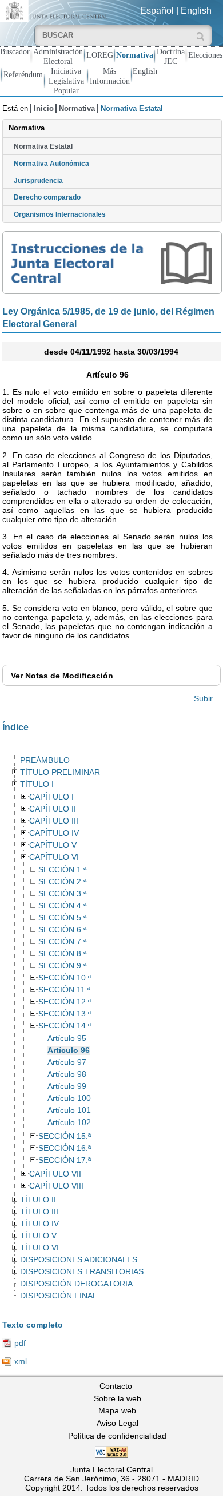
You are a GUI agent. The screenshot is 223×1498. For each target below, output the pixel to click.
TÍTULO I (37, 784)
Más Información (110, 75)
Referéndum (23, 74)
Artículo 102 (69, 1122)
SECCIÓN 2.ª (62, 881)
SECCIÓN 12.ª (64, 1002)
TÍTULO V (38, 1235)
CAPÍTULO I (51, 797)
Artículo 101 (69, 1110)
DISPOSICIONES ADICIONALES (78, 1259)
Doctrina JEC (171, 56)
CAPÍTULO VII (55, 1174)
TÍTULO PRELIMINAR (60, 772)
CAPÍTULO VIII (56, 1186)
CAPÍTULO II (52, 809)
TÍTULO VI (39, 1247)
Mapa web (117, 1410)
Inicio (44, 108)
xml (20, 1361)
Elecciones (205, 54)
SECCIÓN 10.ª (64, 977)
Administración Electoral (58, 56)
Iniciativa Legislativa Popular (66, 80)
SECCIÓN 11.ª (64, 990)
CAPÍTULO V (53, 845)
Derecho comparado (47, 197)
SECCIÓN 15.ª (64, 1136)
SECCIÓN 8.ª (62, 953)
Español (157, 10)
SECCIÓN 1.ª (62, 869)
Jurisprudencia (38, 181)
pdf (20, 1343)
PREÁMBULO (45, 760)
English (196, 10)
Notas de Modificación (62, 675)
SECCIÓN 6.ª (62, 929)
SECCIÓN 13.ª (64, 1014)
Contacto (115, 1385)
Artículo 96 (68, 1050)
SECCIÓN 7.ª (62, 941)
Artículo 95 (66, 1038)
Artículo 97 (66, 1062)
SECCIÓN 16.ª (64, 1148)
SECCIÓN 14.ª (64, 1026)
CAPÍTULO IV (54, 833)
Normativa (134, 54)
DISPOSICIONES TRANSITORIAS (82, 1271)
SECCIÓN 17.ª (64, 1160)
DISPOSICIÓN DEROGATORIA (76, 1284)
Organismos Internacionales (60, 214)
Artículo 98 (66, 1074)
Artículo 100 (69, 1098)
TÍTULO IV (39, 1223)
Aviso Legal (117, 1423)
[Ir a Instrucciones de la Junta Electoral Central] (112, 262)
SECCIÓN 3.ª (62, 893)
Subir (203, 698)
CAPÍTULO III (53, 821)
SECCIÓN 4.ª (62, 905)
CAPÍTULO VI (54, 857)
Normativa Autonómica (51, 164)
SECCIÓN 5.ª (62, 917)
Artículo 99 (66, 1086)
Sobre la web (117, 1398)
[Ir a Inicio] (56, 10)
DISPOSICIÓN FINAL (58, 1296)
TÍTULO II (38, 1199)
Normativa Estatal (43, 146)
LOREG (99, 54)
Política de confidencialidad (117, 1435)
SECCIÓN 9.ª (62, 965)
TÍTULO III (39, 1211)
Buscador (15, 51)
